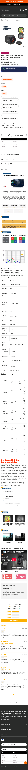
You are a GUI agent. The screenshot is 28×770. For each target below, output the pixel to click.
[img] (4, 629)
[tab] (4, 169)
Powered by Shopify (13, 766)
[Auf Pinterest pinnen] (11, 164)
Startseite (3, 19)
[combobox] (14, 15)
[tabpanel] (14, 376)
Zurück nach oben (14, 702)
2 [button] (13, 694)
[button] (23, 9)
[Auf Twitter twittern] (5, 164)
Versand (3, 64)
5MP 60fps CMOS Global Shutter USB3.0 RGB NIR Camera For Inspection (12, 21)
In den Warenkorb (19, 135)
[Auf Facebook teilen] (8, 164)
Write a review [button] (14, 620)
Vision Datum (4, 50)
